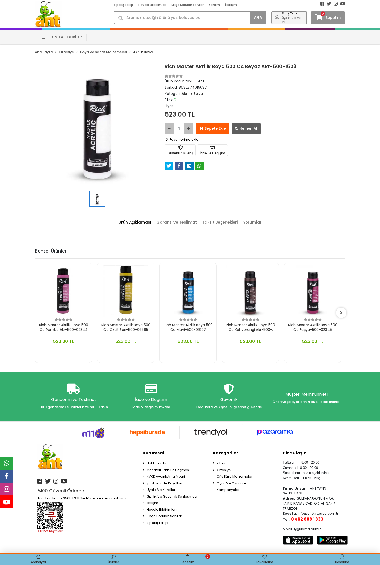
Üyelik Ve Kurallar (161, 489)
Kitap (221, 463)
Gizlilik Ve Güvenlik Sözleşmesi (172, 496)
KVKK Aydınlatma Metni (166, 476)
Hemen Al (248, 128)
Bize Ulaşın (295, 453)
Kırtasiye (224, 470)
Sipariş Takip (123, 5)
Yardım (214, 5)
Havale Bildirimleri (152, 5)
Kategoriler (225, 453)
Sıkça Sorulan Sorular (187, 5)
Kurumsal (153, 453)
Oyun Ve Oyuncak (232, 483)
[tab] (135, 222)
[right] (341, 312)
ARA (258, 17)
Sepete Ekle (215, 128)
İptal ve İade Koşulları (164, 483)
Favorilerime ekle (184, 139)
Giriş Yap (289, 13)
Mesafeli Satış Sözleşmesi (168, 470)
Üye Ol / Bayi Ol (291, 20)
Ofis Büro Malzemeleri (235, 476)
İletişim (231, 5)
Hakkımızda (156, 463)
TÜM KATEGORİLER (66, 37)
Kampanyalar (228, 489)
